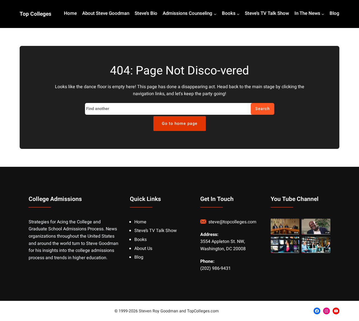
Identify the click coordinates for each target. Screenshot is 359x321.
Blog (138, 257)
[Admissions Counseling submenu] (215, 14)
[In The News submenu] (322, 14)
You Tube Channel (295, 199)
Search (262, 109)
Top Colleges (35, 14)
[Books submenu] (238, 14)
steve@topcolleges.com (232, 222)
